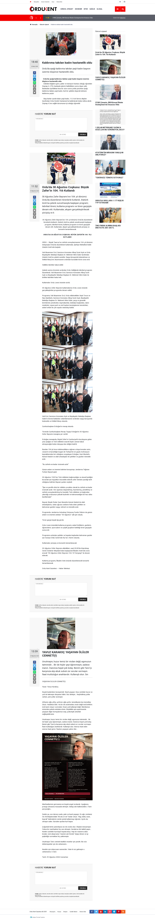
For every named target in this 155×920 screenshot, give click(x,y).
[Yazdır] (34, 89)
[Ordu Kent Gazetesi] (43, 9)
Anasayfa (52, 911)
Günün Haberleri (45, 2)
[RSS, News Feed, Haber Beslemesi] (123, 911)
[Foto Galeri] (124, 2)
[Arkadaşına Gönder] (34, 85)
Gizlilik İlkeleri (73, 911)
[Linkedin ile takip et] (105, 911)
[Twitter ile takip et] (96, 911)
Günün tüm (119, 18)
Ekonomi (78, 9)
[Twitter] (34, 76)
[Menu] (117, 9)
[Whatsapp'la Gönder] (34, 82)
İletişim (65, 911)
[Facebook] (34, 72)
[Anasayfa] (31, 2)
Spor (86, 9)
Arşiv (53, 2)
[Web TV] (120, 2)
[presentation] (36, 18)
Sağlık (92, 9)
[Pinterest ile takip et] (118, 911)
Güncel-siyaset (66, 9)
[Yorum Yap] (34, 92)
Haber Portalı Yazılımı (39, 917)
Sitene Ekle (59, 2)
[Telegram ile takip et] (114, 911)
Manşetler (36, 2)
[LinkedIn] (34, 79)
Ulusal (99, 9)
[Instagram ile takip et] (109, 911)
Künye (59, 911)
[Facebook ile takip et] (92, 911)
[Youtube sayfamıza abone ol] (100, 911)
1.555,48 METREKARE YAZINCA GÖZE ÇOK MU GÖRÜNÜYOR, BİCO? (74, 18)
